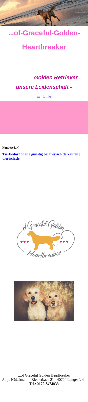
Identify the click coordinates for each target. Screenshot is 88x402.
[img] (44, 13)
